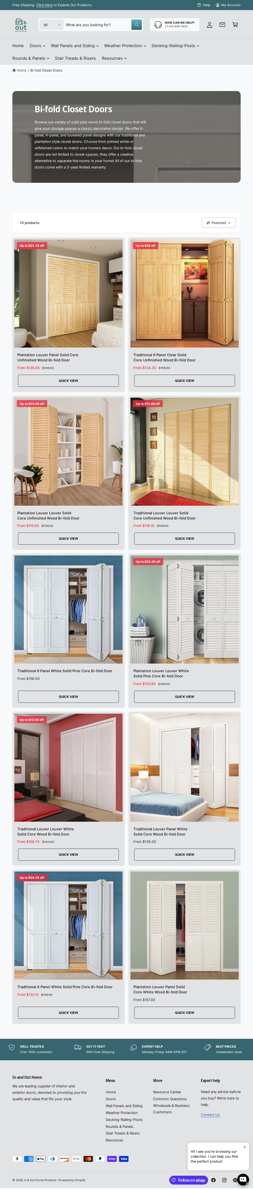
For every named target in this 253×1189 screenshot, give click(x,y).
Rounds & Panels (119, 1126)
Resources (114, 1140)
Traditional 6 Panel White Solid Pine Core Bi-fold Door (64, 671)
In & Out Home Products (40, 1180)
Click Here (44, 5)
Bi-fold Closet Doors (46, 70)
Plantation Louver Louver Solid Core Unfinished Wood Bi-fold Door (48, 515)
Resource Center (167, 1092)
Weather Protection (122, 1113)
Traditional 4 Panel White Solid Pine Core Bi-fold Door (65, 987)
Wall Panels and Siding (124, 1106)
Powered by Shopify (71, 1180)
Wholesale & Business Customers (171, 1108)
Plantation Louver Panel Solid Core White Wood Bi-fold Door (160, 989)
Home (21, 70)
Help (206, 5)
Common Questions (170, 1099)
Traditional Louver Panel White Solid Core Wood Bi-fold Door (160, 831)
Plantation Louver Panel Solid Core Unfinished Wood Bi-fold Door (48, 357)
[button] (235, 24)
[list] (126, 1049)
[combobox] (104, 24)
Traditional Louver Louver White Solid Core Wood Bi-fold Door (45, 831)
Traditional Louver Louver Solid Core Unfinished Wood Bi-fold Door (164, 515)
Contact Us (210, 1115)
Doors (111, 1099)
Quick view (68, 381)
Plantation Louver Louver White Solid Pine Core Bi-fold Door (161, 673)
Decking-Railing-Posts (124, 1119)
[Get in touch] (222, 24)
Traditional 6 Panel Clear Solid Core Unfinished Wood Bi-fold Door (164, 357)
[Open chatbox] (243, 1180)
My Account (231, 5)
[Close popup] (245, 1147)
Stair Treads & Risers (123, 1133)
